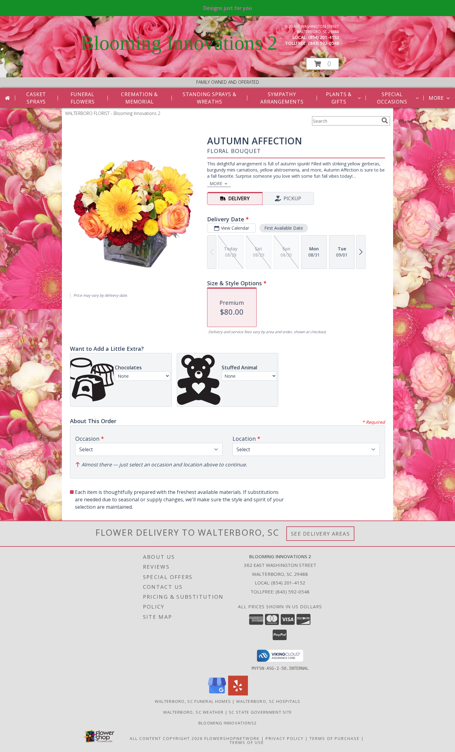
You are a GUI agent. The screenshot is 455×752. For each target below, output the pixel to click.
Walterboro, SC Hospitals (268, 701)
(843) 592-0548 (323, 43)
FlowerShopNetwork (232, 738)
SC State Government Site (260, 712)
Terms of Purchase (335, 738)
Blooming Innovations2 (227, 723)
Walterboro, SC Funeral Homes (193, 701)
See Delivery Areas (320, 533)
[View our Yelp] (238, 694)
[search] (385, 120)
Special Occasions (392, 98)
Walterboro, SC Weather (193, 712)
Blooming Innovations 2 (179, 43)
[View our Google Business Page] (217, 694)
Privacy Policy (285, 738)
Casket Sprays (36, 98)
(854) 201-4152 (323, 37)
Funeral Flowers (83, 98)
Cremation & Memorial (139, 98)
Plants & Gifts (339, 98)
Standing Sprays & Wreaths (209, 98)
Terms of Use (247, 742)
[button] (322, 64)
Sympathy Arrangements (282, 98)
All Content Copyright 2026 (166, 738)
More (436, 98)
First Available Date (283, 228)
